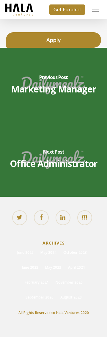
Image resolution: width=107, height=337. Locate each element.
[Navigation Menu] (95, 10)
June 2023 (30, 267)
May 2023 (53, 267)
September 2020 (40, 297)
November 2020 (69, 282)
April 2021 (76, 267)
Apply (53, 40)
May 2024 (48, 252)
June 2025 (25, 252)
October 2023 (75, 252)
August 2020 (71, 297)
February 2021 (37, 282)
